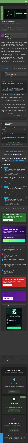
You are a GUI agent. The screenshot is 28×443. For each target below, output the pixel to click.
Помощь (20, 359)
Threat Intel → (7, 284)
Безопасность (14, 359)
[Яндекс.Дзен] (19, 154)
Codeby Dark (3, 357)
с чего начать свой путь (18, 29)
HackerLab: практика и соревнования (17, 200)
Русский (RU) (11, 357)
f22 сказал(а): (4, 131)
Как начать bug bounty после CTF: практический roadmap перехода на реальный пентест (14, 188)
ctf (14, 27)
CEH (5, 106)
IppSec (11, 94)
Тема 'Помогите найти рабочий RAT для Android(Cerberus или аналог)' (12, 254)
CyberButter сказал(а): (6, 81)
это (14, 110)
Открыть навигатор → (14, 240)
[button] (2, 4)
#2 (26, 79)
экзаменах (17, 109)
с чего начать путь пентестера (7, 29)
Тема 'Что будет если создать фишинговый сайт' (14, 259)
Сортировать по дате (7, 68)
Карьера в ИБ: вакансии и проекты (16, 170)
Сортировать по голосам (20, 68)
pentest (25, 27)
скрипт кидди (3, 30)
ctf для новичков (19, 27)
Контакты (3, 359)
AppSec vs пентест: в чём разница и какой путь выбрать (14, 178)
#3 (26, 129)
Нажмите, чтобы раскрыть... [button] (14, 92)
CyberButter (4, 27)
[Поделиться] (25, 41)
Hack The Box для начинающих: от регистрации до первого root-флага (14, 198)
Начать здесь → (8, 220)
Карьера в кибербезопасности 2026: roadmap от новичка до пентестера (14, 168)
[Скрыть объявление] (26, 8)
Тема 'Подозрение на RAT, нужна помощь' (13, 249)
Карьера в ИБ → (8, 298)
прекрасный (9, 113)
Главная (2, 361)
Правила (8, 359)
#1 (26, 41)
